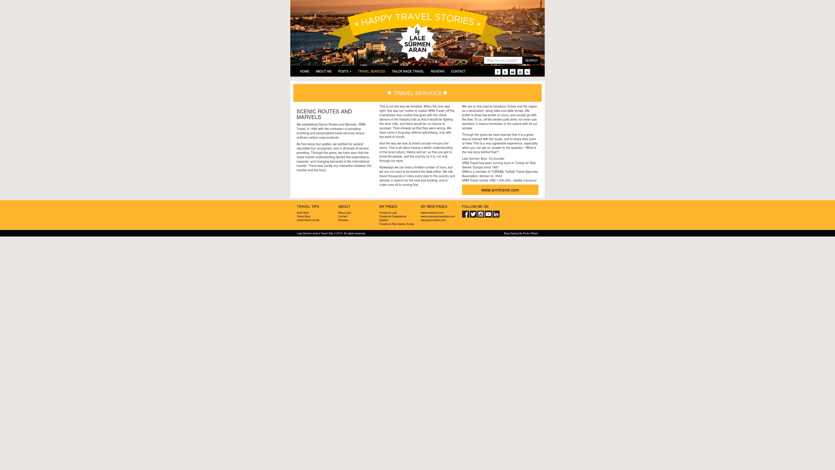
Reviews (343, 220)
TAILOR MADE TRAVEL (408, 71)
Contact (342, 216)
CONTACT (458, 71)
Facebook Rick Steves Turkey (396, 224)
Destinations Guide (308, 220)
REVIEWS (437, 71)
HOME (304, 71)
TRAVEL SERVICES (371, 71)
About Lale (344, 212)
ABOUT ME (324, 71)
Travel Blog (303, 216)
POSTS (343, 71)
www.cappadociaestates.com (438, 216)
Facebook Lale (388, 212)
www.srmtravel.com (500, 189)
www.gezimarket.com (433, 220)
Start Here (303, 212)
